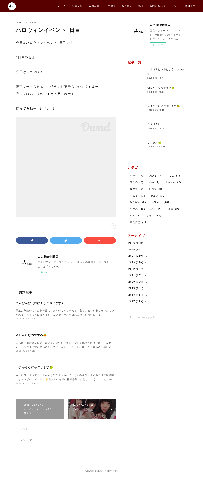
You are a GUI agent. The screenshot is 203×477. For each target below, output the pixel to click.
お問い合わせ (158, 6)
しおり (156, 188)
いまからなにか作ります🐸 (34, 367)
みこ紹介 (127, 6)
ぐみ (174, 175)
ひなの (136, 182)
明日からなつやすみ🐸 (31, 335)
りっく (153, 215)
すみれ (136, 175)
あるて (137, 195)
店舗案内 (94, 6)
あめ (154, 182)
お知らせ (161, 202)
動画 (141, 6)
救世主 (136, 188)
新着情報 (77, 6)
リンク (175, 6)
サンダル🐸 (154, 142)
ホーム (62, 6)
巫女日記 (138, 222)
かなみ (137, 208)
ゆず (135, 215)
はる (156, 208)
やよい (158, 195)
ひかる (156, 175)
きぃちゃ (173, 182)
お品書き (110, 6)
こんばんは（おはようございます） (40, 303)
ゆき (173, 208)
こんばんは (154, 124)
